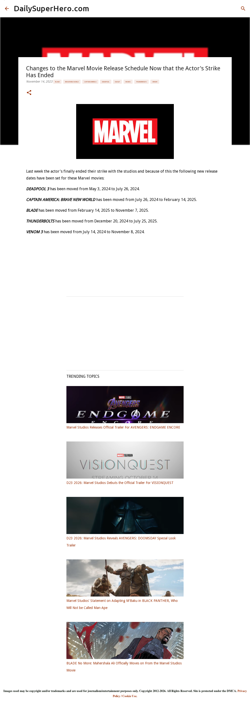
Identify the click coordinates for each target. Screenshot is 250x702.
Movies (128, 82)
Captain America (90, 82)
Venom (154, 82)
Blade (57, 82)
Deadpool (105, 82)
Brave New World (72, 82)
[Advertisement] (125, 330)
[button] (29, 93)
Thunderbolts (141, 82)
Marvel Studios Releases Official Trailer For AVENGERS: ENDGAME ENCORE (123, 427)
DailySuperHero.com (51, 8)
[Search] (243, 8)
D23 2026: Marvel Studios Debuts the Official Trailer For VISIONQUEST (120, 483)
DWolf (117, 82)
